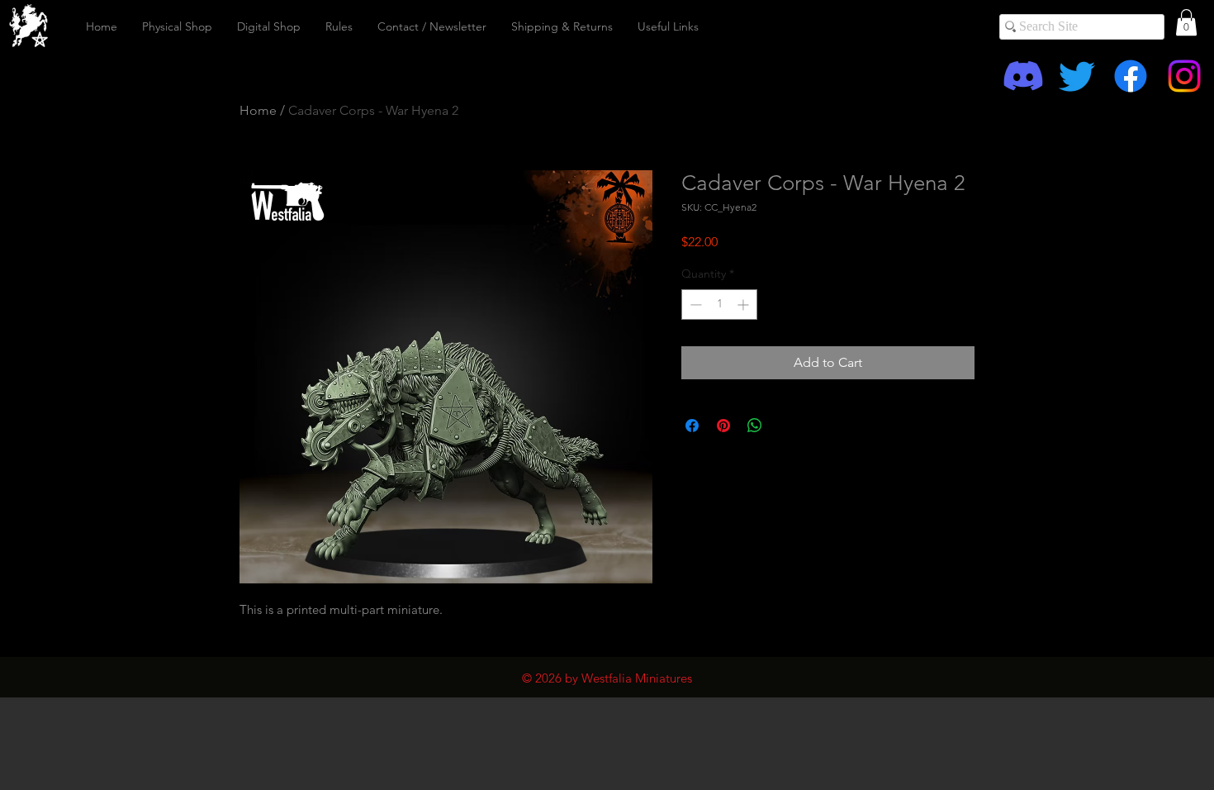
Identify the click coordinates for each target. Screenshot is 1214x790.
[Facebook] (1130, 76)
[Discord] (1023, 76)
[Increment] (744, 304)
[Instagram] (1184, 76)
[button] (1186, 22)
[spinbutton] (719, 304)
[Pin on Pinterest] (723, 425)
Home (258, 110)
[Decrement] (694, 304)
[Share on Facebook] (692, 425)
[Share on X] (786, 425)
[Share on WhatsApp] (755, 425)
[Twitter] (1076, 76)
